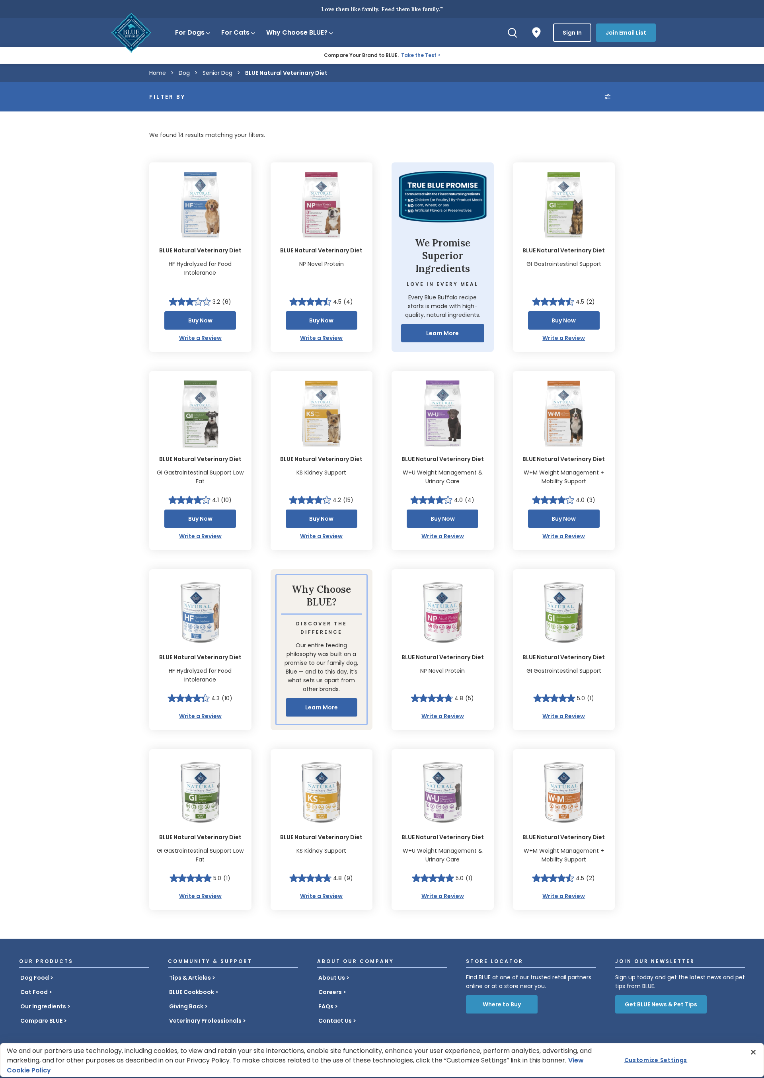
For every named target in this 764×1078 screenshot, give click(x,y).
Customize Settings (656, 1060)
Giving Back (186, 1006)
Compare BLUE (41, 1021)
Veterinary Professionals (205, 1021)
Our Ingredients (43, 1006)
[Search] (512, 32)
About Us (331, 978)
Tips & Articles (190, 978)
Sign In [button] (572, 33)
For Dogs (190, 32)
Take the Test (419, 55)
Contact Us (335, 1021)
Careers (330, 992)
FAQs (325, 1006)
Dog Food (34, 978)
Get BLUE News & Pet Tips (661, 1004)
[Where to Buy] (536, 32)
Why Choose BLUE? (296, 32)
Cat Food (34, 992)
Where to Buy (502, 1004)
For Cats (235, 32)
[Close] (753, 1052)
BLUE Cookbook (191, 992)
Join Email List (626, 33)
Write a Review (200, 338)
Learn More (442, 333)
